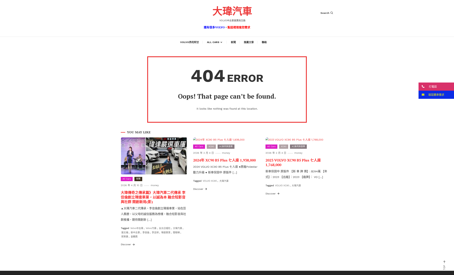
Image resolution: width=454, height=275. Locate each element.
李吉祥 (155, 232)
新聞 (233, 42)
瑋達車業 (165, 232)
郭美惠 (124, 236)
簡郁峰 (176, 232)
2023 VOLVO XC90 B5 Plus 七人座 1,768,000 (293, 162)
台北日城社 (164, 228)
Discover (126, 244)
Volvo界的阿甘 (189, 42)
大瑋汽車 (232, 11)
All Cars (213, 42)
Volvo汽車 (151, 228)
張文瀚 (124, 232)
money (155, 185)
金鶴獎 (134, 236)
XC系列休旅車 (226, 146)
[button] (436, 87)
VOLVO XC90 (210, 181)
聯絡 (264, 42)
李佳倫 (145, 232)
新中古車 (135, 232)
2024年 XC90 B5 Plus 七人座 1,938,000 (224, 160)
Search (324, 13)
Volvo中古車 (136, 228)
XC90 (211, 146)
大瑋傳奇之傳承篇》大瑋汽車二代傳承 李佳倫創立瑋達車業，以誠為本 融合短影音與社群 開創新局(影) (153, 197)
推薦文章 (249, 42)
